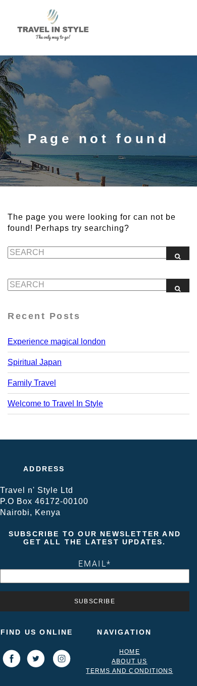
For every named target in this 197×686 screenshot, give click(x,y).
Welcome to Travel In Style (55, 403)
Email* (94, 563)
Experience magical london (57, 341)
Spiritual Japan (35, 362)
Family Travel (32, 383)
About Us (129, 661)
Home (129, 651)
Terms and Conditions (129, 670)
